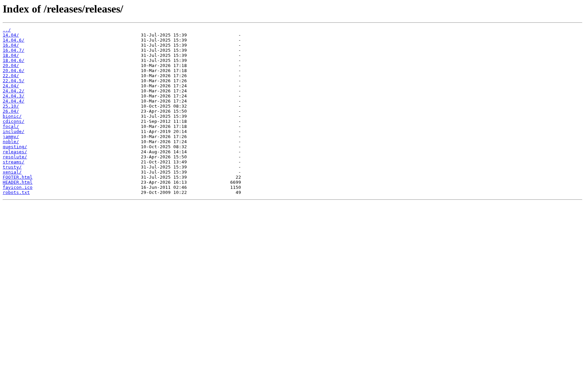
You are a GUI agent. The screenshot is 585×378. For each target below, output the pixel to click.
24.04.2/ (13, 90)
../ (7, 29)
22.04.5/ (13, 80)
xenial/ (12, 172)
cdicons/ (13, 121)
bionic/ (12, 116)
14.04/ (11, 35)
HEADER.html (17, 182)
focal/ (11, 126)
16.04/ (11, 45)
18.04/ (11, 55)
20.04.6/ (13, 70)
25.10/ (11, 106)
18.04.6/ (13, 60)
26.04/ (11, 111)
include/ (13, 131)
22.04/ (11, 75)
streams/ (13, 161)
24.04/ (11, 85)
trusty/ (12, 167)
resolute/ (15, 156)
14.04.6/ (13, 40)
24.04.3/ (13, 95)
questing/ (15, 146)
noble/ (11, 141)
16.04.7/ (13, 50)
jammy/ (11, 136)
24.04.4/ (13, 101)
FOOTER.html (17, 177)
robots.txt (16, 192)
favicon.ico (17, 187)
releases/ (15, 151)
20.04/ (11, 65)
